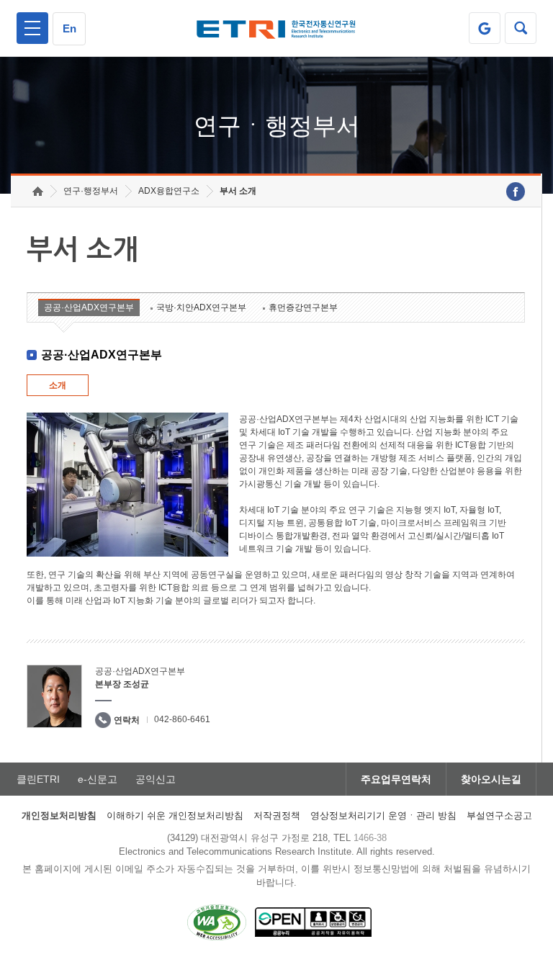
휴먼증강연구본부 (303, 307)
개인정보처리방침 (59, 815)
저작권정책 (276, 815)
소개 (57, 385)
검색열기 (520, 28)
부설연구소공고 (499, 815)
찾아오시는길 (491, 779)
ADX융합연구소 (168, 191)
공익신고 (155, 779)
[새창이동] (484, 28)
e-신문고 (97, 779)
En (69, 28)
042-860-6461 (182, 719)
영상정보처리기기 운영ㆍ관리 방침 (383, 815)
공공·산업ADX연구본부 (89, 307)
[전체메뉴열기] (32, 28)
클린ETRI (38, 779)
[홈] (37, 191)
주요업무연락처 (396, 779)
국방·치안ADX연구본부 (201, 307)
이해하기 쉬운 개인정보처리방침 (175, 815)
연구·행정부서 (90, 191)
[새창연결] (515, 191)
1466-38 (370, 837)
